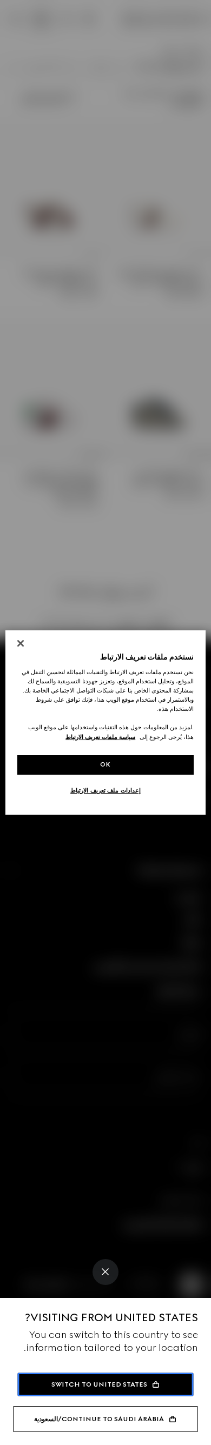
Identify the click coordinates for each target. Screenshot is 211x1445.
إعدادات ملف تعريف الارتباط (105, 790)
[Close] (105, 1272)
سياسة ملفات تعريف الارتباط (100, 737)
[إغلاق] (20, 643)
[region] (105, 722)
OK (105, 764)
